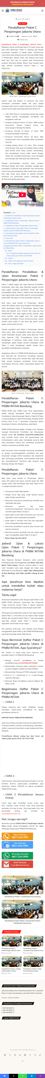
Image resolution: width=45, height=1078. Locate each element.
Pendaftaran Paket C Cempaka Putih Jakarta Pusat (33, 949)
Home (19, 19)
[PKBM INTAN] (13, 10)
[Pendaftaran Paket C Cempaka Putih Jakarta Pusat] (33, 941)
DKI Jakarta (26, 19)
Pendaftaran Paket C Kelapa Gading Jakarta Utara (11, 970)
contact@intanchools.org (11, 814)
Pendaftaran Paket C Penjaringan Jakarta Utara (21, 44)
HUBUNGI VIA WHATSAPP (22, 4)
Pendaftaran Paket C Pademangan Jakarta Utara (11, 949)
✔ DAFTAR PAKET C (8, 1012)
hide (13, 212)
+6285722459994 (13, 998)
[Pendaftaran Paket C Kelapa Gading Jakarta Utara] (12, 961)
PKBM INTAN (13, 36)
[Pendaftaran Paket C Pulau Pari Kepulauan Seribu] (33, 961)
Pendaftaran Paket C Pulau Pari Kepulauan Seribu (32, 970)
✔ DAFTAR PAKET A (8, 1008)
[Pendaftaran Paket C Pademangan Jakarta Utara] (12, 941)
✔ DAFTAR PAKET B (8, 1010)
